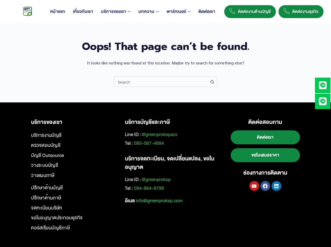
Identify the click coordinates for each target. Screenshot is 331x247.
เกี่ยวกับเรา (83, 11)
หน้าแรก (57, 11)
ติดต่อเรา (206, 11)
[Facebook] (265, 186)
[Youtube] (254, 186)
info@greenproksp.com (159, 201)
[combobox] (160, 82)
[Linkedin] (276, 186)
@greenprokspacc (160, 134)
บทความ (146, 11)
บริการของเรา (113, 11)
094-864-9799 (149, 188)
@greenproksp (156, 179)
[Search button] (212, 82)
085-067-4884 (149, 143)
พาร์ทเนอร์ (176, 11)
